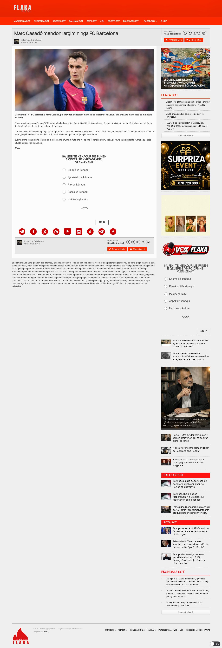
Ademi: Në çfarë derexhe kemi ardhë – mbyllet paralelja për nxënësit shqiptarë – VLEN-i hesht (188, 105)
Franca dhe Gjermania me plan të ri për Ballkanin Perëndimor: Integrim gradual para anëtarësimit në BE (191, 509)
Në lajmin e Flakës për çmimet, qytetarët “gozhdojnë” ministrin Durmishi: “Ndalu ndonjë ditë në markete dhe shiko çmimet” (187, 581)
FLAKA (46, 632)
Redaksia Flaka (136, 630)
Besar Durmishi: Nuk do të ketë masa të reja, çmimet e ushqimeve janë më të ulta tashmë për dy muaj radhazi (187, 593)
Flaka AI (150, 630)
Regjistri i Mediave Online (198, 630)
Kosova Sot (59, 21)
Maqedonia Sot (22, 21)
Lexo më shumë (185, 135)
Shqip (164, 21)
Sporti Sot (114, 21)
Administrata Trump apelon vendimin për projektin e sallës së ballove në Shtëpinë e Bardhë (191, 544)
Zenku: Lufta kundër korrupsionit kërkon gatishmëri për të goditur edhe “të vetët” (190, 437)
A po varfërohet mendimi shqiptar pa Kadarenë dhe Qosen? (191, 449)
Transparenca (164, 630)
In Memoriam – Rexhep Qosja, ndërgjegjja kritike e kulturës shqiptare (188, 462)
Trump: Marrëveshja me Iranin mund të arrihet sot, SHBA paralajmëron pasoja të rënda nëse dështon (189, 559)
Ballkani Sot (76, 21)
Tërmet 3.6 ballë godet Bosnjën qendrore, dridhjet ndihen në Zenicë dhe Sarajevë (190, 483)
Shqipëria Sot (41, 21)
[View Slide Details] (18, 232)
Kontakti (121, 630)
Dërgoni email (194, 40)
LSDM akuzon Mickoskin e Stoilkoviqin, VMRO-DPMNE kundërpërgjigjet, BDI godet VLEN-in (186, 126)
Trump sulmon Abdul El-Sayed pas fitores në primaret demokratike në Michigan (191, 531)
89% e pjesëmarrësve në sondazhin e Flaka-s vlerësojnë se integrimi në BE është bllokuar (191, 356)
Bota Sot (92, 21)
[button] (215, 643)
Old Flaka (178, 630)
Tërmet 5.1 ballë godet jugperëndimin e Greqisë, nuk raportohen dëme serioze (188, 496)
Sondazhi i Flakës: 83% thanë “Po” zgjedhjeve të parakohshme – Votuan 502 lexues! (191, 343)
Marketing (109, 630)
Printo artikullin (174, 40)
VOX (102, 21)
